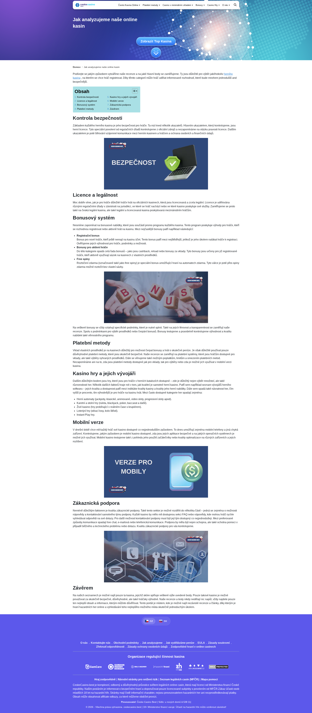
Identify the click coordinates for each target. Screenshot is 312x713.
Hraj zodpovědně (105, 679)
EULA (201, 642)
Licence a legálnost (87, 101)
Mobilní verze (117, 101)
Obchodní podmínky (126, 642)
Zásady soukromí (219, 642)
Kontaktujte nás (100, 642)
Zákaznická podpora (120, 104)
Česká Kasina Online (128, 5)
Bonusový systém (86, 104)
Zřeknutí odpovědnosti (110, 646)
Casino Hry (212, 5)
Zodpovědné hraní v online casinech (193, 646)
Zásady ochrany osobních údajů (148, 646)
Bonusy (199, 5)
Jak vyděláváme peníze (180, 642)
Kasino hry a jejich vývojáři (123, 97)
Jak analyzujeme (152, 642)
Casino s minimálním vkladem (177, 5)
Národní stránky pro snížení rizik (138, 679)
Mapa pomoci (209, 679)
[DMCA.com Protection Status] (218, 666)
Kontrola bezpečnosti (88, 97)
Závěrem (114, 109)
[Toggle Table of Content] (133, 91)
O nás (225, 5)
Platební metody (150, 5)
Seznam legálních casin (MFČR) (179, 679)
